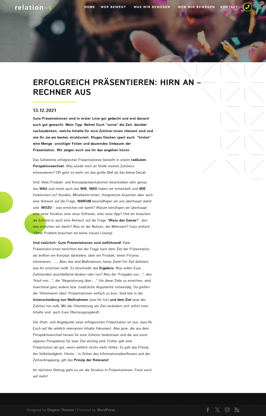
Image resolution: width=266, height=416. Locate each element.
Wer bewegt (113, 7)
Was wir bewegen (152, 7)
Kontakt (229, 7)
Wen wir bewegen (196, 7)
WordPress (106, 410)
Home (90, 7)
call (248, 7)
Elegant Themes (60, 410)
